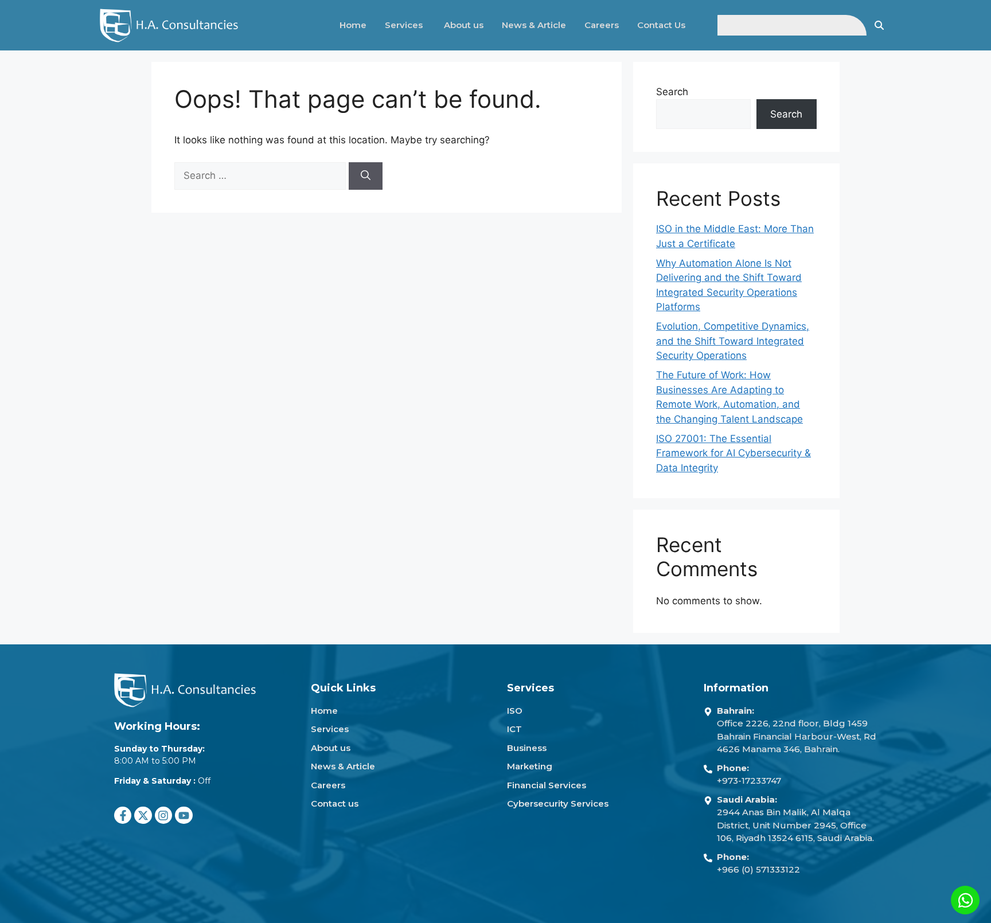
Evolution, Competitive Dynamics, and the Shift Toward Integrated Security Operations (732, 340)
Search (672, 91)
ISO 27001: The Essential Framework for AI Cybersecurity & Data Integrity (733, 453)
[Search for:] (261, 175)
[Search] (366, 176)
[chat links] (965, 900)
